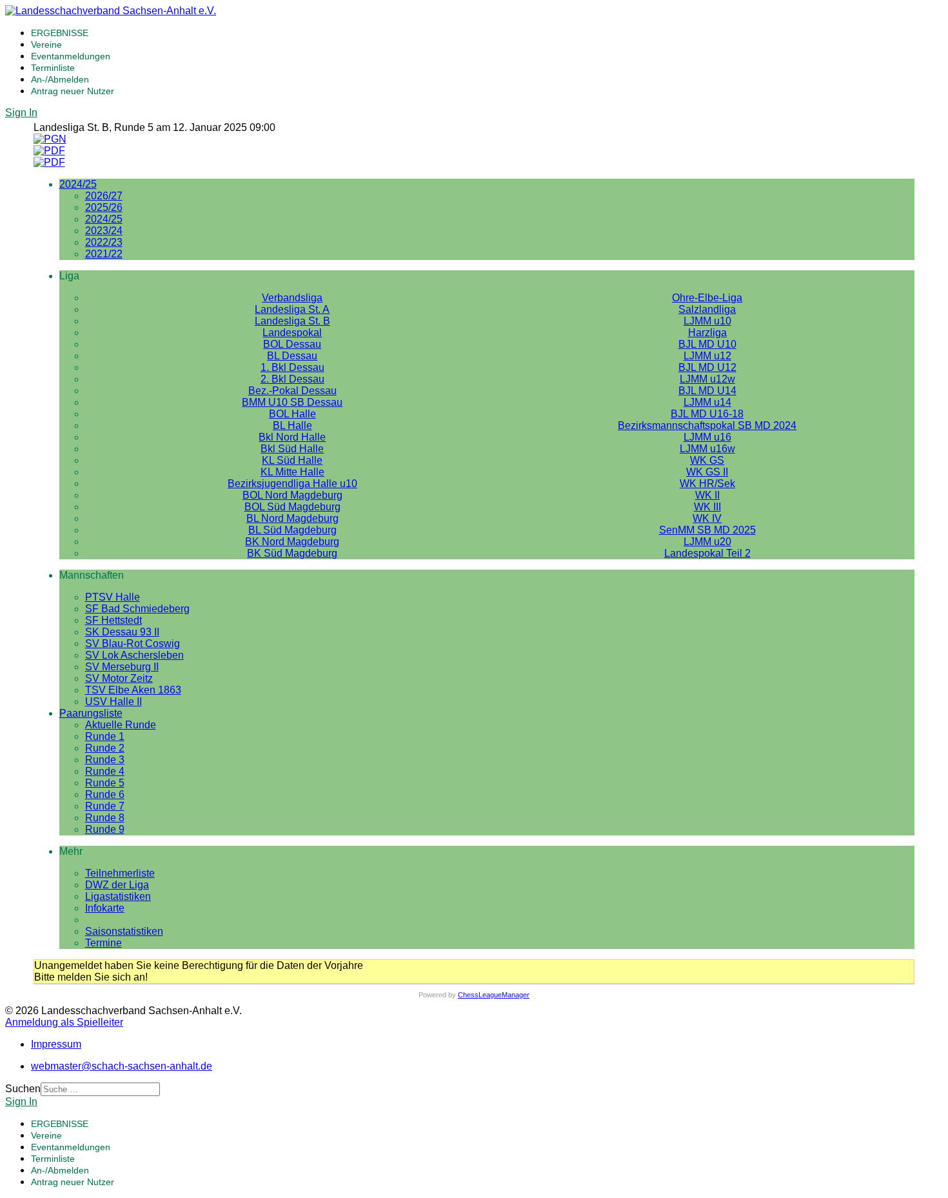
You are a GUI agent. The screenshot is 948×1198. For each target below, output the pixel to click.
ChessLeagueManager (493, 995)
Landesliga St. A (292, 309)
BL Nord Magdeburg (292, 518)
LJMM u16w (707, 448)
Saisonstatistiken (124, 931)
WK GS (707, 460)
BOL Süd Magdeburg (292, 506)
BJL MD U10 (707, 344)
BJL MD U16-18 (707, 413)
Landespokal (292, 332)
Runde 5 (104, 782)
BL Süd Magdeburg (292, 529)
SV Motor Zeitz (119, 678)
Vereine (46, 44)
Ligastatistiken (118, 896)
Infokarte (104, 908)
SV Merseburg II (122, 666)
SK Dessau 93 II (122, 631)
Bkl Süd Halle (292, 448)
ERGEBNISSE (59, 33)
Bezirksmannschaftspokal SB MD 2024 (707, 425)
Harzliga (707, 332)
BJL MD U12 (707, 367)
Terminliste (53, 68)
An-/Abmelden (60, 79)
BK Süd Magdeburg (292, 553)
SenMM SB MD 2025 (707, 529)
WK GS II (707, 471)
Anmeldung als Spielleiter (64, 1022)
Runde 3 (104, 759)
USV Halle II (113, 701)
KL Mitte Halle (292, 471)
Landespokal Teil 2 (707, 553)
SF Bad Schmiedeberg (137, 608)
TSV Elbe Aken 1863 (133, 689)
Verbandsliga (292, 297)
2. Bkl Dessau (292, 379)
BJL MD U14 (707, 390)
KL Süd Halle (292, 460)
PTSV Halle (112, 597)
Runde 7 (104, 806)
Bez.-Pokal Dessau (292, 390)
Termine (103, 942)
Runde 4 (104, 771)
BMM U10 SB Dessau (292, 402)
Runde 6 (104, 794)
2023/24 (104, 230)
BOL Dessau (292, 344)
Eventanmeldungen (70, 56)
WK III (707, 506)
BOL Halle (292, 413)
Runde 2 (104, 748)
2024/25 (78, 184)
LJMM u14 (707, 402)
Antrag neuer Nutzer (72, 91)
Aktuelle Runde (120, 724)
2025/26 (104, 207)
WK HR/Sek (707, 483)
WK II (707, 495)
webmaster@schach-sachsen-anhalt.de (121, 1066)
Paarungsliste (91, 713)
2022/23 (104, 242)
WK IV (707, 518)
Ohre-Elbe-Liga (707, 297)
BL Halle (292, 425)
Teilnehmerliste (120, 873)
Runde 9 (104, 829)
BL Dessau (292, 355)
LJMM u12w (707, 379)
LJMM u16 (707, 437)
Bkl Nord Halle (292, 437)
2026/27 (104, 195)
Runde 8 (104, 817)
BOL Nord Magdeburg (292, 495)
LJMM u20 (707, 541)
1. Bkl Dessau (292, 367)
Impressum (56, 1044)
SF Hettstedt (113, 620)
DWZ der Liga (117, 884)
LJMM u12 (707, 355)
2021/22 (104, 253)
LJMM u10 (707, 320)
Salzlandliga (707, 309)
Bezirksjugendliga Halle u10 (292, 483)
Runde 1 (104, 736)
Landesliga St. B (292, 320)
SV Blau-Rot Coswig (132, 643)
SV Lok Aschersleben (134, 655)
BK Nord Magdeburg (292, 541)
